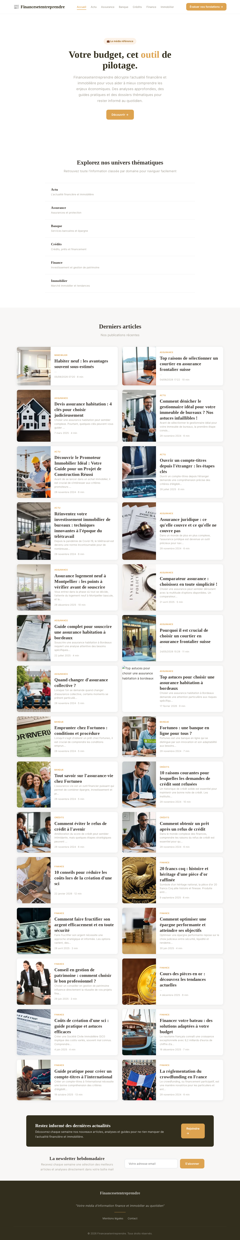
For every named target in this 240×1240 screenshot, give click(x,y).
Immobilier (167, 6)
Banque (123, 6)
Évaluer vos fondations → (206, 6)
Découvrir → (120, 114)
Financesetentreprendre (39, 6)
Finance (151, 6)
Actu (94, 6)
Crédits (137, 6)
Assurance (107, 6)
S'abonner (192, 1163)
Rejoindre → (193, 1131)
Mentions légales (113, 1218)
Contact (132, 1218)
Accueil (81, 6)
